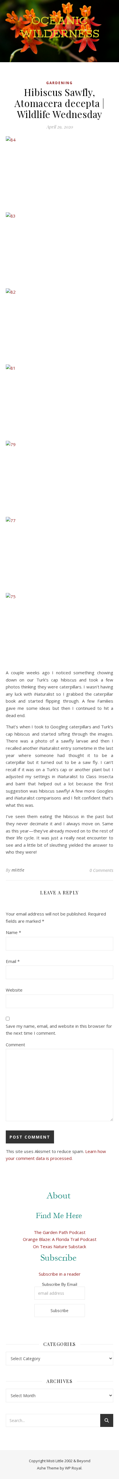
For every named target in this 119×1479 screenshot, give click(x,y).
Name (13, 932)
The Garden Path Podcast (59, 1232)
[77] (59, 553)
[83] (59, 248)
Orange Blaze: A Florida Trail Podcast (59, 1239)
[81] (59, 400)
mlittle (18, 870)
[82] (59, 324)
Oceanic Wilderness (59, 27)
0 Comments (101, 870)
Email (13, 961)
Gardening (59, 82)
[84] (59, 172)
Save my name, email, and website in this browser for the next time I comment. (59, 1029)
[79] (59, 477)
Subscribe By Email (59, 1284)
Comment (15, 1044)
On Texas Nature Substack (59, 1246)
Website (14, 990)
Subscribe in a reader (60, 1274)
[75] (59, 629)
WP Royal (73, 1468)
